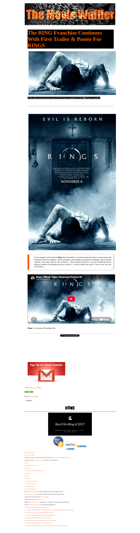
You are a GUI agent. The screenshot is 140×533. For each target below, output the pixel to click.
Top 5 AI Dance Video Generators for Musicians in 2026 (37, 507)
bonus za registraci (44, 496)
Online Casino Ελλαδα (30, 455)
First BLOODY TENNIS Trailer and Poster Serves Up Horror (38, 517)
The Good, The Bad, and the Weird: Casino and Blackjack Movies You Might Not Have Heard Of (46, 525)
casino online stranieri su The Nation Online (34, 470)
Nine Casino (27, 478)
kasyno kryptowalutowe (34, 502)
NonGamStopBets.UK (29, 486)
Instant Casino (28, 468)
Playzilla (26, 475)
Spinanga (27, 462)
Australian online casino (39, 460)
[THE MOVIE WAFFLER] (29, 392)
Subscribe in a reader (33, 388)
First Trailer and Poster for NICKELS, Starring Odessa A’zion (38, 523)
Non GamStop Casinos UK (31, 483)
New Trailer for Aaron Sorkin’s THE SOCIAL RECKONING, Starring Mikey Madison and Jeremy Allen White (49, 510)
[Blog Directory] (81, 446)
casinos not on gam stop (32, 491)
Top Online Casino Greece (30, 465)
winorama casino (38, 499)
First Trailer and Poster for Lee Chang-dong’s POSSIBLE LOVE (39, 512)
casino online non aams (30, 452)
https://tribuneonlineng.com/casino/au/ (62, 457)
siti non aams (28, 473)
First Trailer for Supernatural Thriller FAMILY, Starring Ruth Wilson (40, 515)
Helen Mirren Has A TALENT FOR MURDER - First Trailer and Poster (40, 520)
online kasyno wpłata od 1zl (34, 504)
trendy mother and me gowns (31, 481)
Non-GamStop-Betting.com (31, 489)
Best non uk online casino (30, 494)
